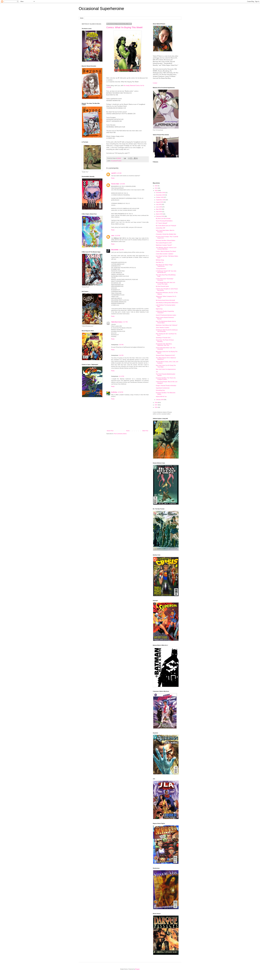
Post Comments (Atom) (120, 433)
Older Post (145, 430)
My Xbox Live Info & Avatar (163, 218)
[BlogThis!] (131, 158)
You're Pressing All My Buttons (164, 221)
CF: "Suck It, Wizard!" (161, 223)
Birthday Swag (160, 260)
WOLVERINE (114, 249)
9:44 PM (121, 355)
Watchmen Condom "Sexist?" (164, 245)
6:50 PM (121, 344)
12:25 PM (117, 235)
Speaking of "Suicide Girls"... (164, 337)
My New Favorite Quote (162, 286)
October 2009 (160, 197)
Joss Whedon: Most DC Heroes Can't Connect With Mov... (166, 248)
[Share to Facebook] (135, 158)
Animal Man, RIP (160, 228)
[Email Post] (124, 158)
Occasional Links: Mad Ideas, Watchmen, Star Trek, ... (164, 344)
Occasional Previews (116, 160)
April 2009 (159, 211)
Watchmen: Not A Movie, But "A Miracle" (167, 325)
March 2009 (159, 214)
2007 (156, 405)
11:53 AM (122, 184)
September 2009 (161, 200)
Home (81, 18)
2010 (156, 188)
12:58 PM (120, 392)
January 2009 (160, 399)
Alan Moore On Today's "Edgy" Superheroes (164, 265)
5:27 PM (125, 322)
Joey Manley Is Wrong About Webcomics (167, 302)
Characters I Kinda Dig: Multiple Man (166, 234)
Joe (157, 371)
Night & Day (159, 309)
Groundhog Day (160, 390)
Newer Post (110, 430)
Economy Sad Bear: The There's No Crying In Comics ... (166, 378)
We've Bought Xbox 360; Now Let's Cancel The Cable (165, 283)
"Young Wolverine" (161, 268)
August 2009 (159, 202)
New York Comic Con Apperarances (166, 369)
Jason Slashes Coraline (162, 327)
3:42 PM (121, 249)
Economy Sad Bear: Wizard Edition (165, 240)
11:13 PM (121, 376)
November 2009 (160, 195)
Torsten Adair (115, 184)
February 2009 (160, 216)
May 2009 (159, 209)
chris (112, 235)
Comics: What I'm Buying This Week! (124, 27)
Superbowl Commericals (163, 388)
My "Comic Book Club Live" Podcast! (166, 225)
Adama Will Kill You (161, 396)
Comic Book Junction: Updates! (164, 254)
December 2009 (160, 192)
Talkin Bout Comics (116, 322)
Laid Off (113, 173)
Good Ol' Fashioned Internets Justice (166, 315)
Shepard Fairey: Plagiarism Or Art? (165, 355)
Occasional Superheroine (101, 8)
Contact (155, 83)
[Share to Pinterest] (137, 158)
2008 (156, 402)
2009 (156, 190)
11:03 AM (118, 173)
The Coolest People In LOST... (164, 243)
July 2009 (159, 204)
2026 (156, 185)
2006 (156, 407)
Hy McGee (114, 392)
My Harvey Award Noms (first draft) (165, 300)
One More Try (159, 262)
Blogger (137, 969)
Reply (112, 178)
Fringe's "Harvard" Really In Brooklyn (166, 385)
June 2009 (159, 207)
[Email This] (129, 158)
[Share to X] (133, 158)
